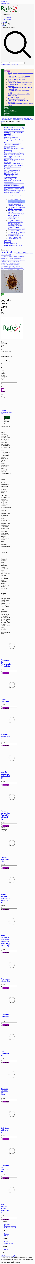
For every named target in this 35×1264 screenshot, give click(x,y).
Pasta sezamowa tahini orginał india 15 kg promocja (16, 208)
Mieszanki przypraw (15, 235)
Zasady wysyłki (8, 1243)
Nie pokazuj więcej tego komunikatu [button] (11, 1262)
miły (8, 256)
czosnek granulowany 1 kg (10, 262)
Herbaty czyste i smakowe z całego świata (20, 82)
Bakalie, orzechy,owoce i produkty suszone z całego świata (14, 129)
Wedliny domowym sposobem (13, 217)
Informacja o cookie (10, 1227)
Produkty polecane (10, 243)
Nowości (7, 240)
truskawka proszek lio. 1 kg (12, 260)
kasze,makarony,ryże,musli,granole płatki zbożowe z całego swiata (14, 153)
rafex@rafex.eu (5, 3)
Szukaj (6, 1249)
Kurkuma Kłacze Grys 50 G (5, 736)
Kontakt (6, 1235)
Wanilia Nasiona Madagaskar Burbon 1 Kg (5, 898)
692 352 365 (4, 1)
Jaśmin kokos (10, 269)
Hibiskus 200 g (10, 261)
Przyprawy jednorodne (7, 268)
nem (3, 252)
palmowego (20, 269)
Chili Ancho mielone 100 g (5, 1130)
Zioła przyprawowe (14, 230)
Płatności (6, 1242)
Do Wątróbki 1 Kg (5, 1168)
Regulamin (7, 1224)
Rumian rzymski (8, 258)
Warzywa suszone (14, 237)
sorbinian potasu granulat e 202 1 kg (10, 263)
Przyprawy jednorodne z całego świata (15, 226)
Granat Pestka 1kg (5, 700)
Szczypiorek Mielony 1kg (5, 980)
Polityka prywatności (10, 1226)
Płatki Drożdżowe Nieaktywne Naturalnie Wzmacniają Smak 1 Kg (5, 941)
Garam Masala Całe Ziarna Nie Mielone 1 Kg (5, 815)
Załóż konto (7, 19)
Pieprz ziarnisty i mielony (16, 229)
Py (14, 252)
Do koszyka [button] (6, 673)
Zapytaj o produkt (3, 411)
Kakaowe (20, 253)
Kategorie (3, 124)
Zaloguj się (7, 17)
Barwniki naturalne (14, 199)
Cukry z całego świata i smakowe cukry (19, 76)
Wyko (25, 253)
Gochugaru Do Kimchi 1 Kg (5, 775)
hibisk (9, 252)
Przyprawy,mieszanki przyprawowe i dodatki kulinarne (14, 194)
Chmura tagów (5, 250)
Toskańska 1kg (5, 1016)
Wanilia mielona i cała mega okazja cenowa (16, 214)
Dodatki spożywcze (15, 238)
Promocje (7, 242)
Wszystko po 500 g (13, 97)
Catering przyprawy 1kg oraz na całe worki (16, 233)
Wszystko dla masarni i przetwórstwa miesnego (15, 222)
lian (17, 253)
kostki (15, 269)
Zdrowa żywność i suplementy (16, 99)
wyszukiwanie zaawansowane (9, 64)
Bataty (15, 258)
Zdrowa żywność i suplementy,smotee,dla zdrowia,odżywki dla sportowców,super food (14, 179)
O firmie (6, 1234)
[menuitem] (19, 87)
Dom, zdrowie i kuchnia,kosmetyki (18, 78)
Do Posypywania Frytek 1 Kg (6, 663)
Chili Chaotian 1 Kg (5, 1053)
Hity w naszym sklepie (13, 245)
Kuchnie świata (12, 89)
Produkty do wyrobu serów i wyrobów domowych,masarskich (12, 169)
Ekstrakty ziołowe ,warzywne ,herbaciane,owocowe (16, 80)
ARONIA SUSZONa (6, 255)
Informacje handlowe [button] (4, 594)
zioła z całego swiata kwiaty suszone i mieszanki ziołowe (14, 187)
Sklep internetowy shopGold (9, 1256)
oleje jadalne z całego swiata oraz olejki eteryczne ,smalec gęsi (13, 164)
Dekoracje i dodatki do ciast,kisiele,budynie (15, 201)
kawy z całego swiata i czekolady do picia (20, 87)
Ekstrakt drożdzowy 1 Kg (5, 859)
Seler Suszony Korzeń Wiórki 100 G (5, 1208)
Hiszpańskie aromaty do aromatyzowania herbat (16, 204)
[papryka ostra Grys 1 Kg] (12, 292)
